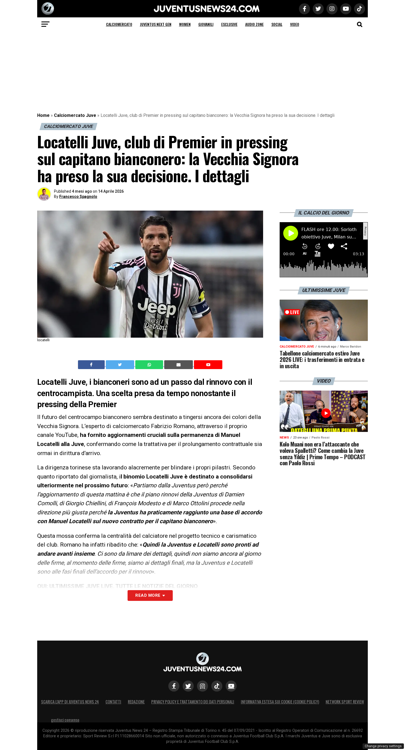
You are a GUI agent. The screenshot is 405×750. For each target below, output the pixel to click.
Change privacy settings (383, 746)
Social (276, 24)
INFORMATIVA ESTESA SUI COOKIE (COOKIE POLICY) (280, 702)
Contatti (113, 702)
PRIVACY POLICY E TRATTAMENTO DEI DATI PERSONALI (192, 702)
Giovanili (206, 24)
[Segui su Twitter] (188, 686)
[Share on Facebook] (92, 364)
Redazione (136, 702)
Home (43, 115)
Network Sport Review (345, 702)
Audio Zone (254, 24)
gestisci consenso (65, 720)
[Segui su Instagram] (202, 686)
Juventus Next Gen (155, 24)
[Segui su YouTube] (231, 686)
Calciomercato (119, 24)
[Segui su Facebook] (173, 686)
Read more (147, 595)
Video (294, 24)
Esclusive (229, 24)
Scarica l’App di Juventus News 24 (70, 702)
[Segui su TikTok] (216, 686)
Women (185, 24)
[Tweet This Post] (120, 364)
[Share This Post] (149, 364)
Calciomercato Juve (75, 115)
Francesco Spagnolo (78, 196)
